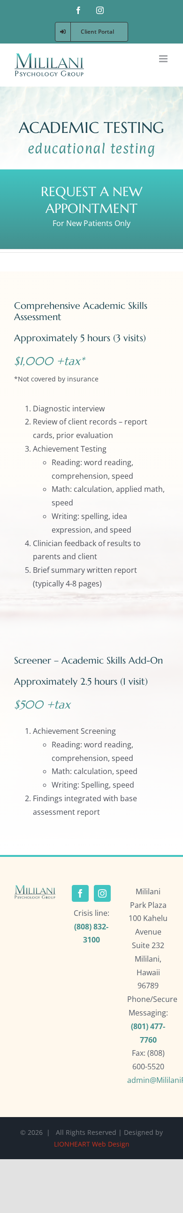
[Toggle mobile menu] (164, 59)
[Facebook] (80, 893)
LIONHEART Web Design (92, 1144)
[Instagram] (102, 893)
